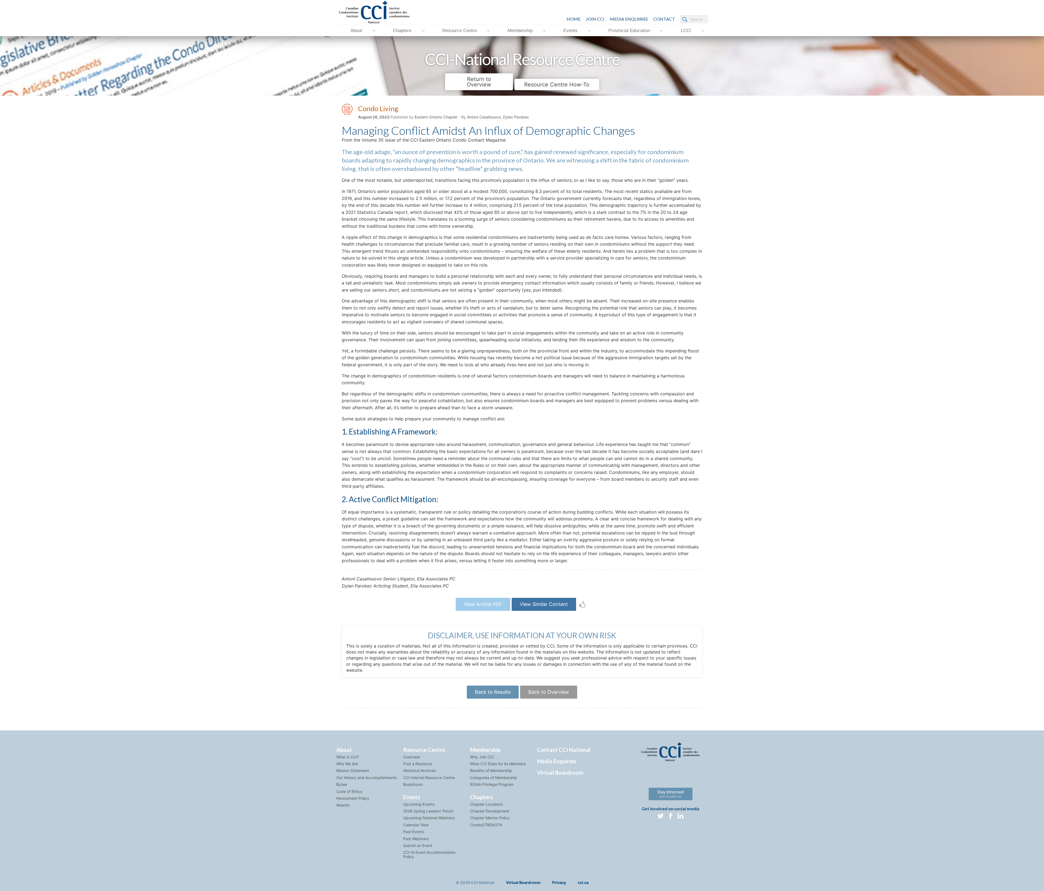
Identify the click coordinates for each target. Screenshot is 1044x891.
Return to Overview (479, 82)
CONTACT (664, 18)
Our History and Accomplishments (366, 777)
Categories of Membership (493, 777)
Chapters (402, 30)
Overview (411, 757)
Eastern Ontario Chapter (436, 117)
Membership (520, 30)
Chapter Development (489, 811)
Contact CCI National (564, 749)
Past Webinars (415, 838)
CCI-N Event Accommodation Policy (429, 854)
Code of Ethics (349, 791)
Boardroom (413, 784)
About (356, 30)
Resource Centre (459, 30)
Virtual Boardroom (560, 772)
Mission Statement (352, 770)
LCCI (686, 30)
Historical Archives (419, 770)
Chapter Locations (486, 804)
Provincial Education (629, 30)
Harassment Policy (352, 798)
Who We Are (347, 763)
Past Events (413, 831)
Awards (342, 805)
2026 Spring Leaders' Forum (428, 811)
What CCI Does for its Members (498, 763)
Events (570, 30)
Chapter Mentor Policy (490, 817)
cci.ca (583, 882)
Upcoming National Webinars (429, 817)
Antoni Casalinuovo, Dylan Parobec (498, 117)
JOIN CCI (595, 18)
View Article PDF (483, 604)
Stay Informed (670, 794)
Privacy (559, 882)
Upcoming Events (418, 804)
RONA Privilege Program (492, 784)
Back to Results (493, 692)
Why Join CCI (482, 757)
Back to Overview (548, 692)
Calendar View (416, 825)
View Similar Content (544, 604)
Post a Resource (417, 763)
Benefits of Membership (491, 770)
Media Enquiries (629, 18)
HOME (573, 18)
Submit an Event (417, 845)
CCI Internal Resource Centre (429, 777)
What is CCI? (347, 757)
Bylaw (341, 784)
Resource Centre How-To (556, 84)
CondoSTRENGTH (486, 825)
